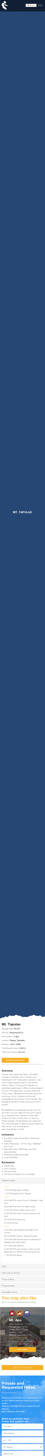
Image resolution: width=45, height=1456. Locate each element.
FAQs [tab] (4, 1266)
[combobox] (4, 1440)
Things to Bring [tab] (8, 1279)
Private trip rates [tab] (8, 1286)
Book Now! (22, 1349)
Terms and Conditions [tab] (11, 1273)
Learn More (22, 1344)
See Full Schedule (22, 1368)
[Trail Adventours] (5, 5)
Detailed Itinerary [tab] (8, 1180)
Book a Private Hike (17, 1338)
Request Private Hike (15, 1060)
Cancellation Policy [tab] (9, 1292)
